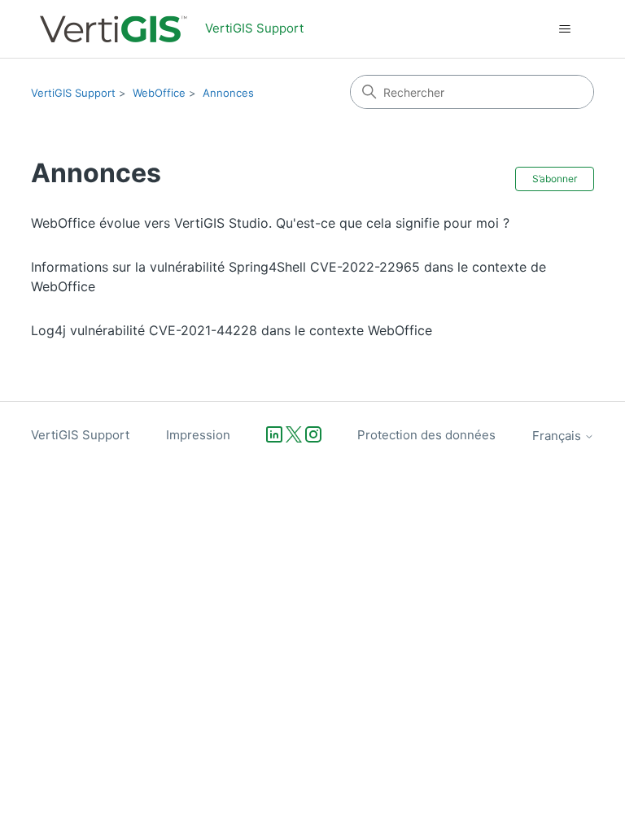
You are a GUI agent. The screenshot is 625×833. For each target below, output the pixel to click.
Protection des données (426, 435)
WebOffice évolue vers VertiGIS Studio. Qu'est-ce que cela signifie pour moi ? (270, 223)
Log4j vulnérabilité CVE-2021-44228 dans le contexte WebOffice (231, 330)
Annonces (228, 92)
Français (558, 436)
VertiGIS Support (73, 92)
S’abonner (554, 178)
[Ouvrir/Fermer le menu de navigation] (565, 29)
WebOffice (159, 92)
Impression (198, 435)
